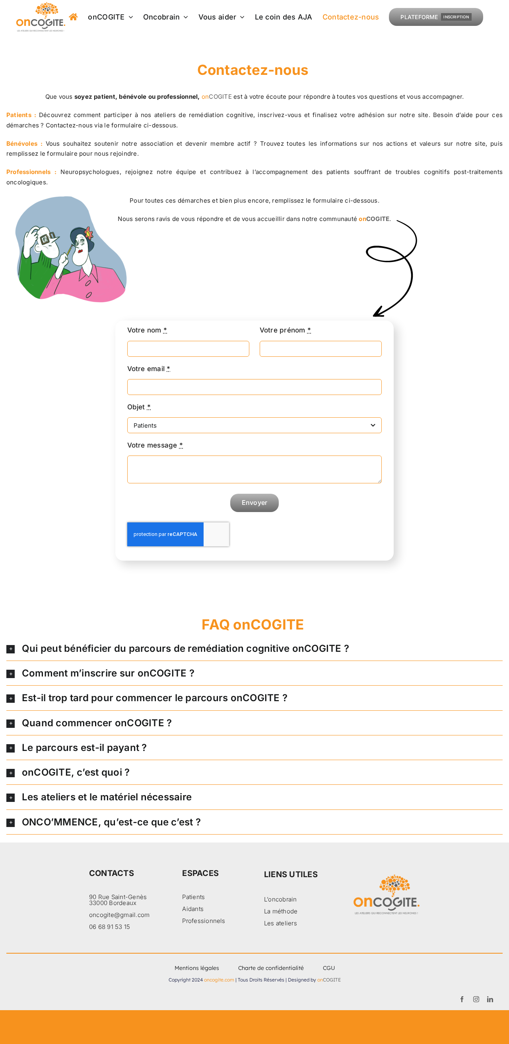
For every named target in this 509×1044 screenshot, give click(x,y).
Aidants (193, 909)
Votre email (149, 369)
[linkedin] (490, 999)
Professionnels (203, 921)
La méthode (280, 911)
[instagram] (476, 999)
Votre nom (147, 330)
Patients (193, 897)
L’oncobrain (280, 899)
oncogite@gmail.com (119, 915)
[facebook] (462, 999)
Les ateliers (280, 923)
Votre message (155, 445)
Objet (139, 407)
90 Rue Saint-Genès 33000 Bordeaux (118, 900)
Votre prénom (285, 330)
